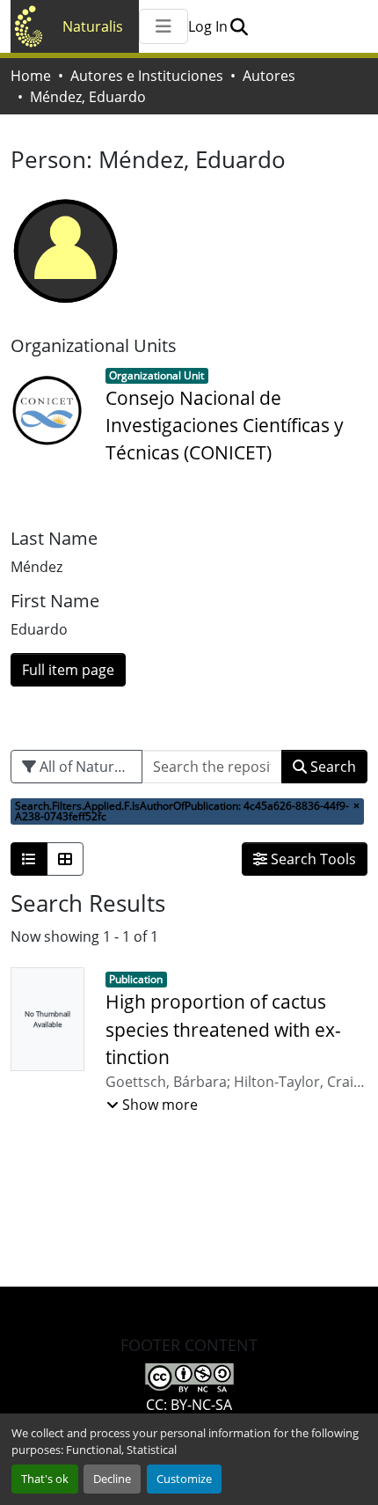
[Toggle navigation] (163, 26)
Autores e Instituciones (146, 75)
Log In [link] (208, 26)
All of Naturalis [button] (86, 766)
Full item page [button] (68, 669)
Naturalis (92, 26)
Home (31, 75)
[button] (239, 26)
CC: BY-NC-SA (189, 1404)
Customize (184, 1479)
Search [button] (331, 766)
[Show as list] (29, 859)
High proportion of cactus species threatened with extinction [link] (223, 1028)
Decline (112, 1479)
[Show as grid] (65, 859)
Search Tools (311, 859)
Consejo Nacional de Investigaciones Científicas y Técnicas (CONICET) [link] (224, 425)
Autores (269, 75)
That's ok (45, 1479)
